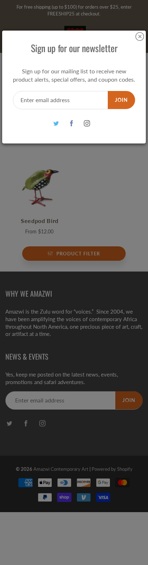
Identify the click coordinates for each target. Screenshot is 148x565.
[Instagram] (87, 123)
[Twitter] (56, 123)
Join (121, 100)
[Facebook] (71, 123)
